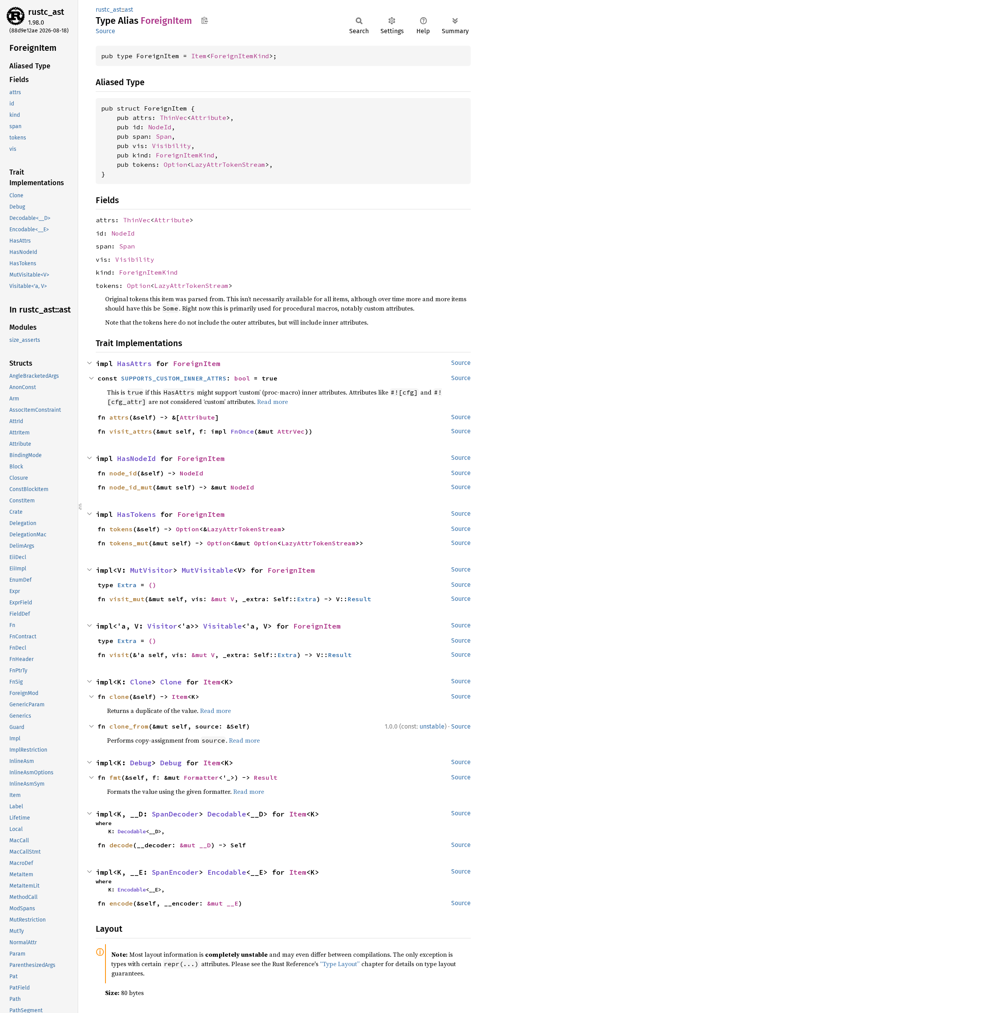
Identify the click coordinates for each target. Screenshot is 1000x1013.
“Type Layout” (340, 963)
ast (129, 9)
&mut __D (195, 845)
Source (105, 31)
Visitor (162, 626)
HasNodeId (136, 458)
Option (175, 164)
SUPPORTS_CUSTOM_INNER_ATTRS (174, 378)
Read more (272, 401)
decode (121, 845)
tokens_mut (128, 543)
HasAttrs (134, 363)
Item (199, 56)
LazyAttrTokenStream (228, 164)
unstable (432, 726)
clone (119, 696)
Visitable (222, 626)
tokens (121, 529)
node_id (123, 473)
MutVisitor (151, 570)
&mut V (222, 599)
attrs (119, 417)
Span (163, 136)
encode (121, 903)
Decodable (226, 813)
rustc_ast (46, 12)
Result (359, 599)
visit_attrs (130, 431)
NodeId (159, 127)
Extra (127, 585)
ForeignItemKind (240, 56)
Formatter (201, 777)
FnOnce (242, 431)
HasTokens (136, 514)
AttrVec (291, 431)
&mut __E (222, 903)
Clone (141, 681)
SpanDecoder (175, 813)
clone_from (128, 726)
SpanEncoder (175, 872)
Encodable (226, 872)
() (152, 585)
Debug (141, 762)
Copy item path (204, 20)
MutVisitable (207, 570)
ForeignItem (196, 363)
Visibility (171, 146)
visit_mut (127, 599)
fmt (115, 777)
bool (242, 378)
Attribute (208, 117)
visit (119, 655)
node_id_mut (130, 487)
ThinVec (173, 117)
